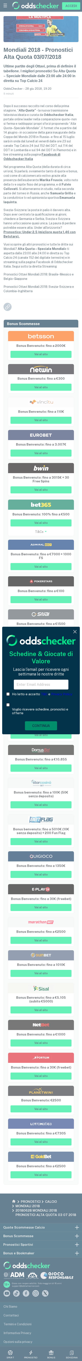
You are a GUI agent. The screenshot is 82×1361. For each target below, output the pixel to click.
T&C (44, 694)
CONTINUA (41, 726)
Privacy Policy (61, 694)
